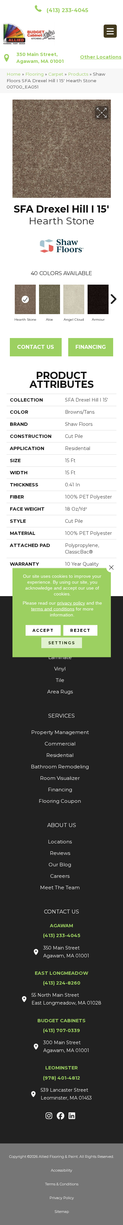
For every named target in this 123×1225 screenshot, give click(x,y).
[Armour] (98, 299)
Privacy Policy (62, 1198)
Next (113, 295)
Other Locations (100, 57)
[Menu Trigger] (110, 31)
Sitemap (61, 1211)
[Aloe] (49, 299)
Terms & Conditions (61, 1184)
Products (78, 74)
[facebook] (60, 1116)
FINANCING (90, 347)
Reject (80, 630)
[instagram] (49, 1116)
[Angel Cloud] (74, 299)
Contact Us (35, 347)
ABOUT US (61, 825)
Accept (43, 630)
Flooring (34, 74)
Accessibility (61, 1170)
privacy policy (71, 603)
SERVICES (61, 716)
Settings (61, 642)
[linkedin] (72, 1116)
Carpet (55, 74)
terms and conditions (52, 609)
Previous (10, 295)
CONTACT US (61, 912)
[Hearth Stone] (25, 299)
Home (14, 74)
